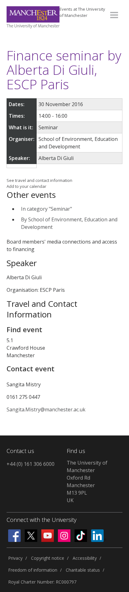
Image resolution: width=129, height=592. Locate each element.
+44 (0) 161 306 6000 (30, 464)
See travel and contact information (39, 180)
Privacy (15, 558)
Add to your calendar (26, 186)
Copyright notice (47, 558)
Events (82, 12)
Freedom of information (32, 570)
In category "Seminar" (46, 208)
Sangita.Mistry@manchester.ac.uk (46, 409)
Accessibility (85, 558)
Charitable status (83, 570)
